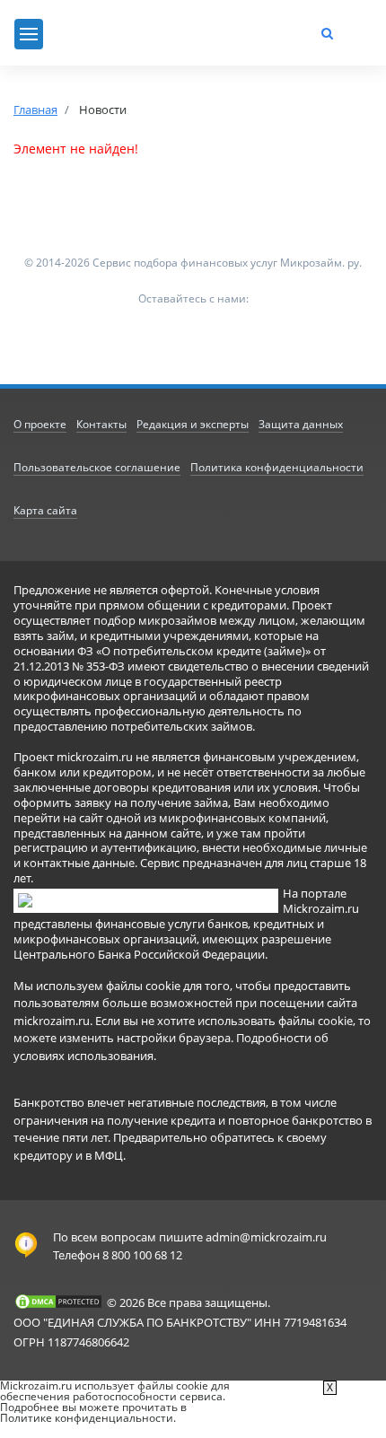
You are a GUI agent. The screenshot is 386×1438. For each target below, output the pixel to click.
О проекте (39, 424)
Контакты (101, 424)
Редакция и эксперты (192, 424)
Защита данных (301, 424)
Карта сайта (45, 510)
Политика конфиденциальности (277, 467)
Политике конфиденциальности (86, 1417)
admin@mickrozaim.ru (266, 1237)
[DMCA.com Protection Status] (58, 1302)
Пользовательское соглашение (96, 467)
